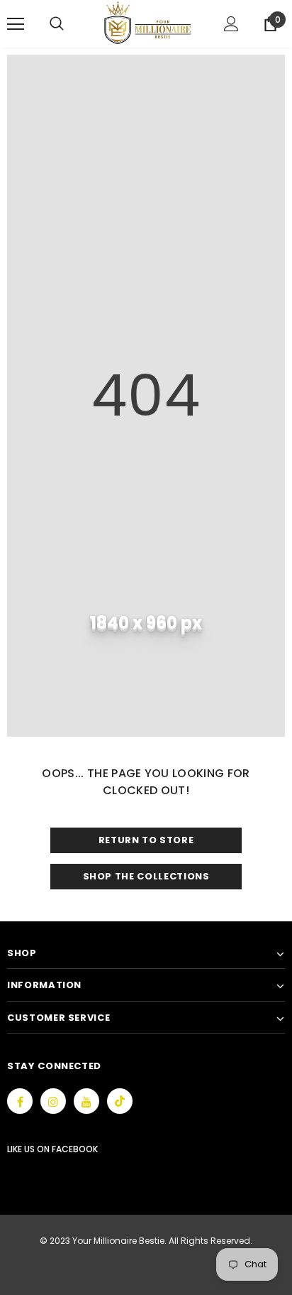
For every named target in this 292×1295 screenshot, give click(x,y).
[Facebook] (20, 1101)
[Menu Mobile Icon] (15, 24)
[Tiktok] (120, 1101)
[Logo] (147, 23)
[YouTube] (86, 1101)
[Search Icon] (71, 24)
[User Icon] (231, 23)
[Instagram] (53, 1101)
